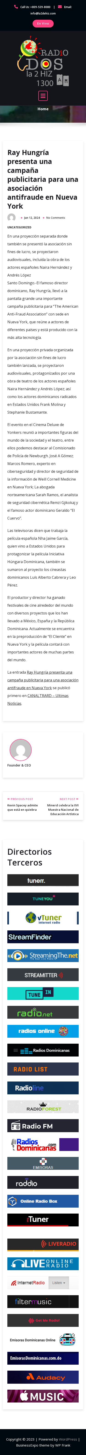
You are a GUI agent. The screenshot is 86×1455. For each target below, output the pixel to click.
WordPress (68, 1439)
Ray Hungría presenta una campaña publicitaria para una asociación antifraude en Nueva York (42, 179)
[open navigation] (43, 96)
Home (43, 108)
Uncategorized (19, 227)
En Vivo (43, 23)
